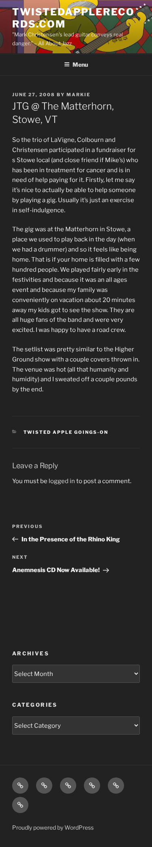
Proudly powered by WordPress (53, 827)
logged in (62, 481)
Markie (78, 94)
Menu (80, 64)
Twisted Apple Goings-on (66, 432)
